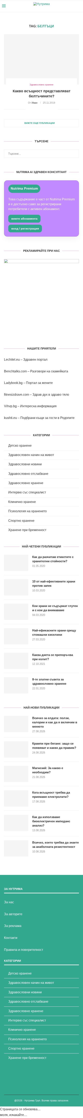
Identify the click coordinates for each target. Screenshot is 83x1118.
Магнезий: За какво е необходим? (47, 770)
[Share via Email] (55, 109)
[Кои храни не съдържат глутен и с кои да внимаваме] (16, 612)
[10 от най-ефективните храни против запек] (16, 587)
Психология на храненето (27, 511)
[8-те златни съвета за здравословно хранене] (16, 685)
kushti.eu (10, 418)
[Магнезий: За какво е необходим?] (16, 774)
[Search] (79, 6)
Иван (34, 102)
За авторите (13, 914)
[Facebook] (64, 6)
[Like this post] (28, 109)
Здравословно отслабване (28, 473)
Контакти (10, 937)
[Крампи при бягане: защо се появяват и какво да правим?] (16, 749)
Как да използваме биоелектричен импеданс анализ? (51, 821)
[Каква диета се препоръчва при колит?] (16, 661)
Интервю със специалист (27, 492)
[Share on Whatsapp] (50, 109)
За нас (9, 902)
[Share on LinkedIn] (46, 109)
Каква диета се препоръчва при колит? (52, 657)
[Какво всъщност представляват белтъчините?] (41, 59)
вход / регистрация (25, 228)
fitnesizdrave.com (16, 394)
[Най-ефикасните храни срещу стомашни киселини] (16, 636)
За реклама (12, 926)
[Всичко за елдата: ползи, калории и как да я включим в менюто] (16, 724)
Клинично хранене (22, 502)
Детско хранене (20, 445)
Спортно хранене (21, 520)
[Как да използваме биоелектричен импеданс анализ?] (16, 823)
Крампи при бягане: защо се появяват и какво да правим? (54, 745)
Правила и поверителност (23, 949)
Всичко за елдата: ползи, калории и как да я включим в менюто (54, 722)
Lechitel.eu (12, 359)
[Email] (73, 6)
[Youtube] (68, 6)
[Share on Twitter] (38, 109)
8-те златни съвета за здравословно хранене (49, 681)
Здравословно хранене (25, 483)
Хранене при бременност (27, 530)
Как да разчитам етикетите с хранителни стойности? (53, 559)
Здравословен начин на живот (31, 455)
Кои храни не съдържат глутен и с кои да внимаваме (55, 608)
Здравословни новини (25, 464)
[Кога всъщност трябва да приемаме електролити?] (16, 798)
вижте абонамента (24, 218)
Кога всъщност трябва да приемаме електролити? (51, 794)
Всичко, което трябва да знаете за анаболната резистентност (55, 844)
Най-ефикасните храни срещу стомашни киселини (54, 632)
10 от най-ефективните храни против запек (53, 583)
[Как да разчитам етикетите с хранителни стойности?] (16, 563)
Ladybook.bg (13, 383)
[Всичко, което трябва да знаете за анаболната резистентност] (16, 848)
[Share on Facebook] (33, 109)
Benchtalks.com (15, 371)
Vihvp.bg (10, 406)
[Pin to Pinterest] (42, 109)
